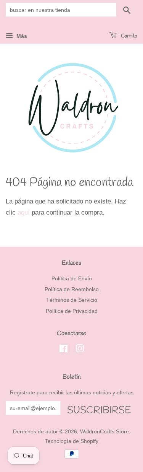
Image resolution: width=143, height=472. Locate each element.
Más (21, 36)
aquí (24, 212)
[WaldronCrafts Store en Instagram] (80, 350)
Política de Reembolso (72, 289)
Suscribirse (99, 409)
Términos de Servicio (71, 300)
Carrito (128, 36)
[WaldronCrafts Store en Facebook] (63, 350)
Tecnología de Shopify (71, 441)
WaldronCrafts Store (104, 431)
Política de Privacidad (72, 311)
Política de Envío (71, 278)
